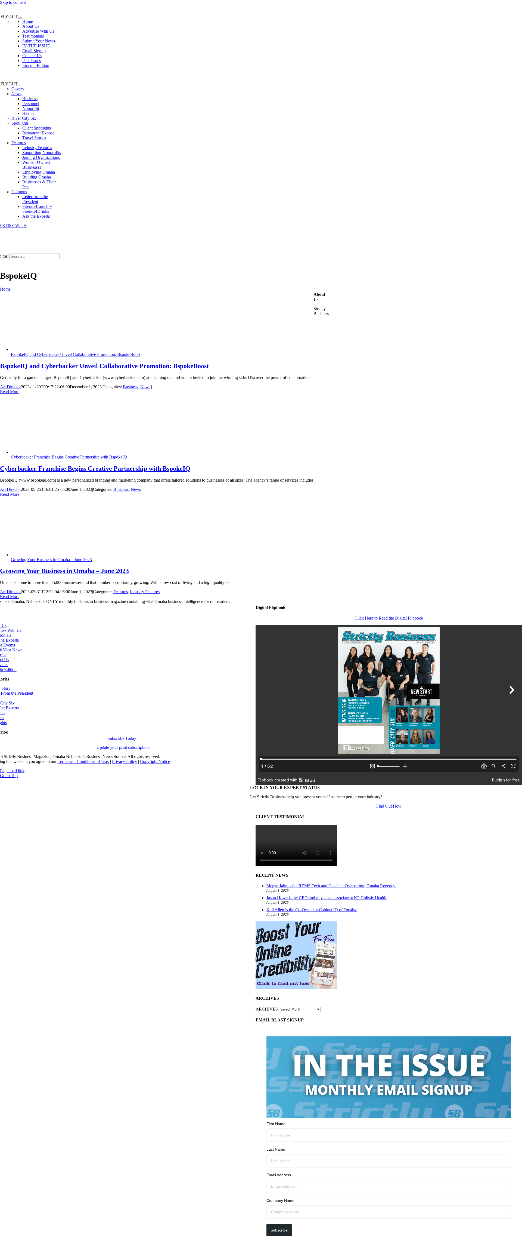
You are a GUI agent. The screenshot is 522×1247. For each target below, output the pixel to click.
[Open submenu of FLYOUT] (20, 18)
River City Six (23, 118)
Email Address (278, 1175)
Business (130, 386)
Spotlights (20, 123)
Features (18, 142)
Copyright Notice (155, 761)
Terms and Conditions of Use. (83, 761)
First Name (275, 1124)
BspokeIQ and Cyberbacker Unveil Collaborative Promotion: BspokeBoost (75, 354)
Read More (9, 391)
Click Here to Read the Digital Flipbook (389, 618)
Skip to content (13, 2)
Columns (19, 191)
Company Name (280, 1200)
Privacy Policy (124, 761)
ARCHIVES (267, 1009)
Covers (17, 89)
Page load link (12, 770)
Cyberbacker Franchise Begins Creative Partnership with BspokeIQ (69, 457)
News (16, 93)
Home (5, 289)
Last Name (275, 1149)
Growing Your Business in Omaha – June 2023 (51, 559)
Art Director (10, 386)
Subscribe (279, 1230)
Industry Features (145, 591)
